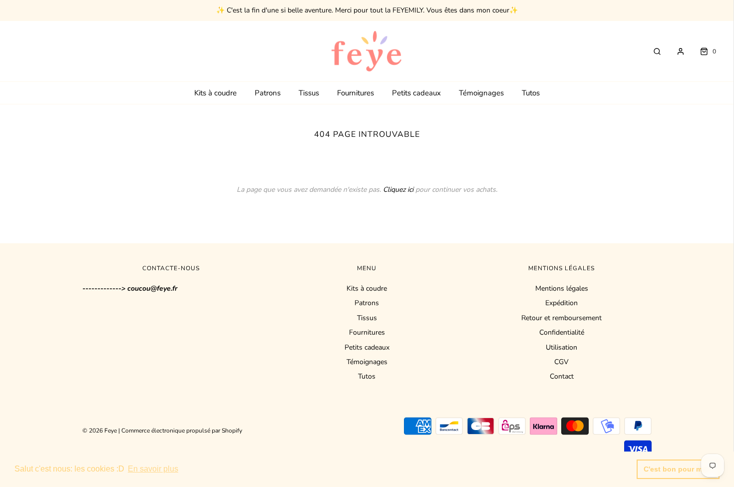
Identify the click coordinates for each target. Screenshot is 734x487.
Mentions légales (561, 288)
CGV (561, 362)
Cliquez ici (398, 189)
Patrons (268, 93)
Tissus (309, 93)
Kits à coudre (215, 93)
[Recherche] (652, 51)
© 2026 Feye (99, 431)
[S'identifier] (676, 51)
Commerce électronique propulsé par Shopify (181, 431)
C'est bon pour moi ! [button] (678, 469)
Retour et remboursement (561, 318)
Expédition (561, 303)
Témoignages (481, 93)
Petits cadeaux (416, 93)
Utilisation (561, 347)
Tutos (531, 93)
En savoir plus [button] (153, 469)
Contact (562, 376)
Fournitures (355, 93)
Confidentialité (561, 332)
